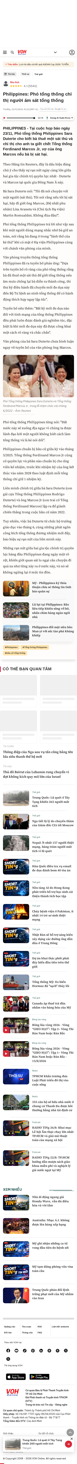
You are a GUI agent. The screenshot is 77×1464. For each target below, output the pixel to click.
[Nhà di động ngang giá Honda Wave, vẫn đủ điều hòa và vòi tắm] (16, 1202)
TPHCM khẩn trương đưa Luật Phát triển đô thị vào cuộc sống (50, 1080)
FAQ (40, 1332)
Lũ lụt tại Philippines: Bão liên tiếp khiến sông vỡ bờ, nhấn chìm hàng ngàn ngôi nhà (51, 610)
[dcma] (57, 1351)
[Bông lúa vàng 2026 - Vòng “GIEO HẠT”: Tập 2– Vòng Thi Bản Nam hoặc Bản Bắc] (16, 1025)
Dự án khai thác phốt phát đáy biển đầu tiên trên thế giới (50, 962)
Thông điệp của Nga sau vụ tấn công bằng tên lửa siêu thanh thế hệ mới (38, 754)
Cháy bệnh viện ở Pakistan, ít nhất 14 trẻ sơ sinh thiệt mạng (52, 915)
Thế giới (38, 74)
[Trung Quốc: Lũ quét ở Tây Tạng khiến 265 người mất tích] (16, 798)
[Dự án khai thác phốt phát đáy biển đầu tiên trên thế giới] (16, 959)
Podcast (36, 1122)
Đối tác (8, 1332)
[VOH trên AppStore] (16, 1377)
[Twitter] (66, 1351)
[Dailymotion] (8, 1359)
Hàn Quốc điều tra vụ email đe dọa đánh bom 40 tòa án (51, 868)
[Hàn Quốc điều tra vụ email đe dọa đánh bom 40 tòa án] (16, 866)
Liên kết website (60, 1326)
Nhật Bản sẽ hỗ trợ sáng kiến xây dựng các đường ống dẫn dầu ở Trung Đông (52, 939)
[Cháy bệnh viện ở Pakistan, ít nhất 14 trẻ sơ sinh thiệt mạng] (16, 912)
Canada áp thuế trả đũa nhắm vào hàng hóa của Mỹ (51, 1005)
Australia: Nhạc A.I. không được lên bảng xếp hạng (51, 1222)
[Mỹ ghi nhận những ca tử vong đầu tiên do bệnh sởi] (16, 1249)
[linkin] (41, 1351)
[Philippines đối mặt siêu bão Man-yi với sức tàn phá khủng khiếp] (16, 633)
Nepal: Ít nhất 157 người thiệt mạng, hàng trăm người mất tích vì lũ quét (53, 846)
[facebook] (8, 1351)
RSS (40, 1326)
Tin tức (11, 74)
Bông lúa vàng (39, 1019)
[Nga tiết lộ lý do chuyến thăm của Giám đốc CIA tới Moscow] (16, 821)
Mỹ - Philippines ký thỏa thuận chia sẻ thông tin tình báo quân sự (51, 587)
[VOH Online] (22, 53)
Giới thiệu (8, 1433)
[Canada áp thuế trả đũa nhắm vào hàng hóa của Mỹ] (16, 1004)
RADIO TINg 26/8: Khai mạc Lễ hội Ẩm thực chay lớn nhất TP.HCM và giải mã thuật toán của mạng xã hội (53, 1133)
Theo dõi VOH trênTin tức (53, 109)
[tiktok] (25, 1351)
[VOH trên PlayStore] (39, 1377)
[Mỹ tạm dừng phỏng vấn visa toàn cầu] (16, 1272)
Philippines (12, 647)
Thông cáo (27, 1332)
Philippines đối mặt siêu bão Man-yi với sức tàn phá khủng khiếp (53, 631)
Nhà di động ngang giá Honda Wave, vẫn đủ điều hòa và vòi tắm (50, 1201)
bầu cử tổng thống (16, 653)
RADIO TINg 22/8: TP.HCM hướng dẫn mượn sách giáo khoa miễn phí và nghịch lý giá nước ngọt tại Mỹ (51, 1163)
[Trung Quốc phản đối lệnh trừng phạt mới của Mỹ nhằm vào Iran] (16, 1295)
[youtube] (16, 1351)
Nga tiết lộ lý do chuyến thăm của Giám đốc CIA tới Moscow (53, 823)
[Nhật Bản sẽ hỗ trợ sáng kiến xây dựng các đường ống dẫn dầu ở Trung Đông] (16, 935)
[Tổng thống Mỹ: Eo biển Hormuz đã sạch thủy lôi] (16, 982)
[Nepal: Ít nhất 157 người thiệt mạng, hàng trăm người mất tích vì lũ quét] (16, 843)
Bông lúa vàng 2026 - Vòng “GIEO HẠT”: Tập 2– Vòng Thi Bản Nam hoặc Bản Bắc (52, 1029)
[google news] (49, 1351)
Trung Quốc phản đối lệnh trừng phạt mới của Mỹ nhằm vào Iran (52, 1294)
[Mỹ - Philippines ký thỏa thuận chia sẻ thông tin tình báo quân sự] (16, 588)
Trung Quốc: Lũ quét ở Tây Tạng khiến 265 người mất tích (51, 801)
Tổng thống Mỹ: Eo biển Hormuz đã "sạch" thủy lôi (50, 984)
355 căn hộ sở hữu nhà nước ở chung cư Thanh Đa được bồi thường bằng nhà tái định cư (53, 1106)
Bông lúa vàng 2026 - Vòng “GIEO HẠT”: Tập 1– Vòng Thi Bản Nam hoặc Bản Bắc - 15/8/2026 (52, 1054)
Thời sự (25, 74)
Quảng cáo (9, 1326)
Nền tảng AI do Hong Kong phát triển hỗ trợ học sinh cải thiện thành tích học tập (52, 892)
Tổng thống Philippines (35, 647)
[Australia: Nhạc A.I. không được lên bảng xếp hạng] (16, 1226)
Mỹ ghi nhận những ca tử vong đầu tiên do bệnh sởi (50, 1245)
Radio (35, 1070)
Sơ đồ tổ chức (46, 1433)
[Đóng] (72, 1439)
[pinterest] (33, 1351)
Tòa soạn (26, 1326)
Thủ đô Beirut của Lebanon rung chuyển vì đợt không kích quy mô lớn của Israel (36, 774)
